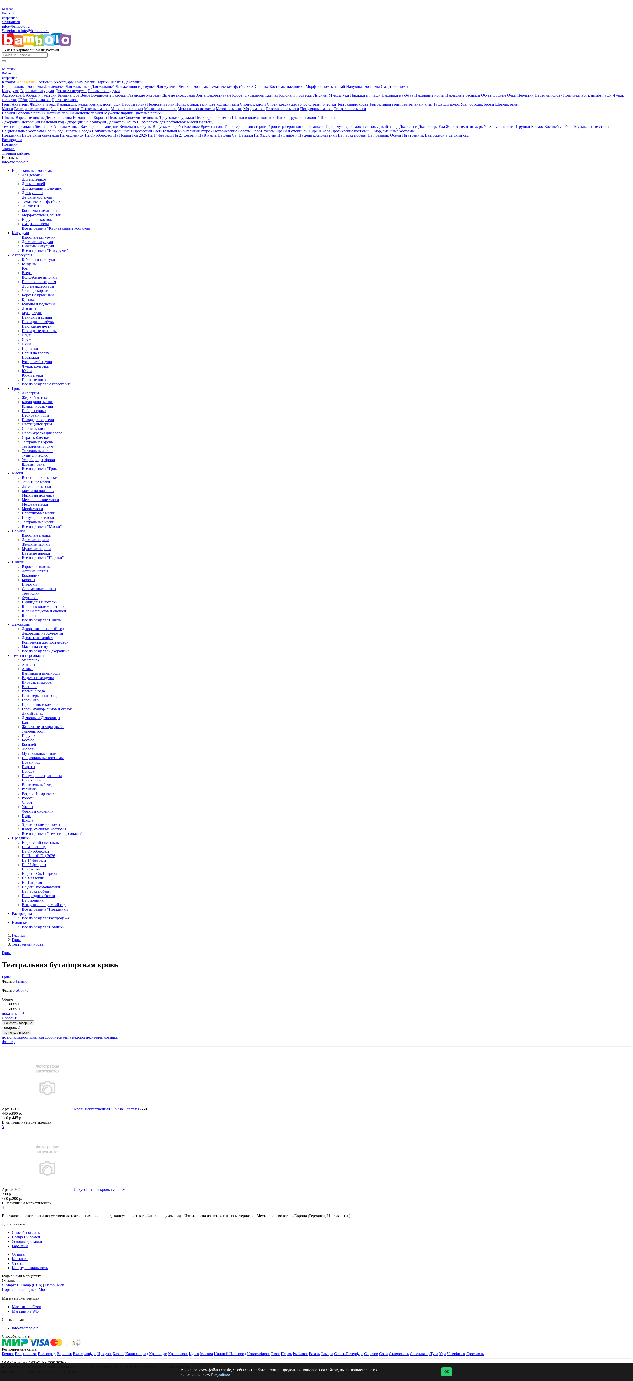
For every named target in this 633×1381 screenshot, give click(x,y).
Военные (192, 126)
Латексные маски (95, 109)
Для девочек (54, 86)
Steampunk (43, 126)
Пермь (286, 1354)
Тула (434, 1354)
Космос (537, 126)
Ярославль (475, 1354)
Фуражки (186, 117)
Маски (89, 82)
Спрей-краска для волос (287, 104)
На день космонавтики (317, 135)
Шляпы (117, 82)
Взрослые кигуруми (37, 91)
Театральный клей (417, 104)
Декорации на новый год (43, 122)
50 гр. (14, 1009)
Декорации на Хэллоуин (85, 122)
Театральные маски (350, 109)
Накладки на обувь (397, 95)
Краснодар (158, 1354)
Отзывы (18, 1254)
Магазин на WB (25, 1311)
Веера (85, 95)
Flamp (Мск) (55, 1285)
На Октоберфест (99, 135)
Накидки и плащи (365, 95)
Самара (327, 1354)
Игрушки (522, 126)
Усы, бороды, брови (477, 104)
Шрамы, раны (507, 104)
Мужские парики (118, 113)
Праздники (11, 135)
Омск (275, 1354)
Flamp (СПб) (31, 1285)
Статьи (18, 1263)
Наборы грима (134, 104)
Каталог (9, 82)
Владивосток (26, 1354)
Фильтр (8, 1042)
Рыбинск (300, 1354)
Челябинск (11, 22)
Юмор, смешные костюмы (392, 131)
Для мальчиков (78, 86)
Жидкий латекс (43, 104)
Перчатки (525, 95)
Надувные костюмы (363, 86)
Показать (18, 1023)
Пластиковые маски (282, 109)
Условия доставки (27, 1241)
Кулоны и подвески (295, 95)
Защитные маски (65, 109)
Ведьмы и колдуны (135, 126)
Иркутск (104, 1354)
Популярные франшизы (112, 131)
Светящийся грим (224, 104)
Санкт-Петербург (348, 1354)
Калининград (136, 1354)
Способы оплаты (26, 1232)
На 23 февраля (185, 135)
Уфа (442, 1354)
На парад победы (352, 135)
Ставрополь (399, 1354)
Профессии (142, 131)
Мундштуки (339, 95)
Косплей (551, 126)
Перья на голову (548, 95)
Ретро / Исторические (219, 131)
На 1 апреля (287, 135)
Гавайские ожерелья (144, 95)
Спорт (257, 131)
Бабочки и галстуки (40, 95)
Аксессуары (63, 82)
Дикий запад (387, 126)
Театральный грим (385, 104)
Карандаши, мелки (72, 104)
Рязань (314, 1354)
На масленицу (72, 135)
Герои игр (275, 126)
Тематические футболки (230, 86)
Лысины (320, 95)
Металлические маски (196, 109)
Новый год (54, 131)
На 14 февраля (160, 135)
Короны (100, 117)
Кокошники (83, 117)
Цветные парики (148, 113)
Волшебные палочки (108, 95)
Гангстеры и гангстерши (245, 126)
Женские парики (89, 113)
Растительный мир (169, 131)
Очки (511, 95)
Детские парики (60, 113)
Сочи (383, 1354)
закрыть (8, 149)
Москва (206, 1354)
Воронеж (64, 1354)
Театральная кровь (352, 104)
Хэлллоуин (26, 82)
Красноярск (178, 1354)
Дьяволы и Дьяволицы (418, 126)
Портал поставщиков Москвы (27, 1289)
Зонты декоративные (213, 95)
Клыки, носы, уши (105, 104)
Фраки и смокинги (292, 131)
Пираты (71, 131)
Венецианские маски (32, 109)
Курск (194, 1354)
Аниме (73, 126)
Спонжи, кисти (253, 104)
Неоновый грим (160, 104)
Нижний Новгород (230, 1354)
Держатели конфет (122, 122)
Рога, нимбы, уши (596, 95)
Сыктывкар (420, 1354)
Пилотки (115, 117)
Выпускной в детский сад (447, 135)
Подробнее (220, 1374)
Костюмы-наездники (287, 86)
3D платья (260, 86)
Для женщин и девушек (136, 86)
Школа (324, 131)
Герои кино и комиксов (305, 126)
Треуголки (168, 117)
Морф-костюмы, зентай (325, 86)
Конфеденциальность (30, 1268)
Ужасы (269, 131)
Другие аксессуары (178, 95)
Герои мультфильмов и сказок (351, 126)
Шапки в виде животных (253, 117)
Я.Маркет (10, 1285)
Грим (79, 82)
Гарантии (20, 1246)
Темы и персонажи (18, 126)
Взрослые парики (31, 113)
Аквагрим (20, 104)
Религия (193, 131)
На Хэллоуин (265, 135)
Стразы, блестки (322, 104)
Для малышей (103, 86)
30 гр (14, 1004)
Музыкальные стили (591, 126)
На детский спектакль (40, 135)
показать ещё (13, 1013)
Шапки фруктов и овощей (297, 117)
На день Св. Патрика (235, 135)
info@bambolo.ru (35, 31)
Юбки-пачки (40, 100)
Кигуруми (10, 91)
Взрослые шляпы (30, 117)
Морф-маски (254, 109)
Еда (442, 126)
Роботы (244, 131)
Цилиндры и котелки (213, 117)
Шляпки (328, 117)
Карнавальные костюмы (22, 86)
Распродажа (12, 140)
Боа (76, 95)
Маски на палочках (127, 109)
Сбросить (10, 1018)
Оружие (499, 95)
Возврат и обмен (26, 1237)
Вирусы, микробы (168, 126)
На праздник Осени (384, 135)
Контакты (20, 1259)
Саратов (371, 1354)
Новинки (10, 144)
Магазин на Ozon (26, 1307)
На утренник (413, 135)
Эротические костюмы (350, 131)
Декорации (133, 82)
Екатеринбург (84, 1354)
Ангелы (60, 126)
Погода (85, 131)
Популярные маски (316, 109)
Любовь (566, 126)
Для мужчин (167, 86)
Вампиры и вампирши (99, 126)
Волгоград (47, 1354)
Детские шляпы (58, 117)
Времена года (212, 126)
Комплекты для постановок (162, 122)
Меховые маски (229, 109)
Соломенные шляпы (141, 117)
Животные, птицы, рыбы (467, 126)
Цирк (313, 131)
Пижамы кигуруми (104, 91)
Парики (103, 82)
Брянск (8, 1354)
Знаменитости (501, 126)
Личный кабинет (16, 153)
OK (446, 1372)
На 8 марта (207, 135)
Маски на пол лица (160, 109)
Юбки (23, 100)
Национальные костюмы (23, 131)
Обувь (486, 95)
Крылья (271, 95)
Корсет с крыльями (248, 95)
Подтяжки (571, 95)
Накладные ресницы (462, 95)
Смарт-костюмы (394, 86)
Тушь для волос (446, 104)
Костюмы (44, 82)
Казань (118, 1354)
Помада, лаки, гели (191, 104)
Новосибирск (258, 1354)
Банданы (65, 95)
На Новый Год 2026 (130, 135)
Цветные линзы (65, 100)
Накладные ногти (429, 95)
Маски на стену (200, 122)
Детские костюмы (194, 86)
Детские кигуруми (71, 91)
